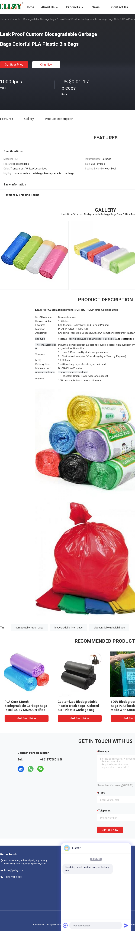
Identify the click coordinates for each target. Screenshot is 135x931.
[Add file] (65, 925)
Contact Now (110, 830)
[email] (21, 769)
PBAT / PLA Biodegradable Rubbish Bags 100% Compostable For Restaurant (79, 706)
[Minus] (126, 848)
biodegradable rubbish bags (109, 627)
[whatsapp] (30, 769)
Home (3, 19)
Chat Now (46, 64)
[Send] (126, 925)
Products (15, 19)
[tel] (50, 769)
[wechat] (40, 769)
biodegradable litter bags (68, 627)
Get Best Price (14, 64)
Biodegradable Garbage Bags (39, 19)
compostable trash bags (29, 627)
